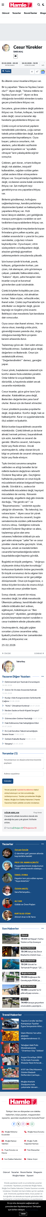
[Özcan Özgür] (7, 853)
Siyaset (30, 1176)
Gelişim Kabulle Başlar (15, 739)
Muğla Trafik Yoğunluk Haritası (31, 1142)
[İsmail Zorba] (7, 878)
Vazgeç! (9, 744)
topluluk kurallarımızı (25, 790)
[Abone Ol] (43, 72)
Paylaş (7, 71)
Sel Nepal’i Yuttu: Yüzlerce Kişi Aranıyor (32, 940)
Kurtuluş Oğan (22, 914)
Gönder (8, 781)
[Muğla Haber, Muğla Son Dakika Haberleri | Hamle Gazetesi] (20, 5)
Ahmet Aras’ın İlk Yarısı (25, 917)
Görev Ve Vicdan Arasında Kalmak (21, 690)
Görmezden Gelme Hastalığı (19, 718)
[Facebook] (14, 1124)
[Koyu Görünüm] (42, 5)
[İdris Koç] (6, 48)
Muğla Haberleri (28, 961)
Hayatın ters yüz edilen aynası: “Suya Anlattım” (29, 879)
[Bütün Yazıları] (42, 676)
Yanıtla (9, 828)
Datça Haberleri (28, 948)
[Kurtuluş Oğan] (7, 915)
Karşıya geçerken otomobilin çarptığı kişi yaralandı (32, 1005)
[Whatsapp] (32, 1124)
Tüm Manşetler (33, 1150)
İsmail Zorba (21, 875)
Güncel (5, 13)
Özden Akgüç (21, 889)
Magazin (38, 1172)
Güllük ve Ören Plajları (25, 904)
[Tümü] (42, 844)
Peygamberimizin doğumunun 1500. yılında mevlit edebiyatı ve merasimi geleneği (29, 867)
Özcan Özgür (21, 850)
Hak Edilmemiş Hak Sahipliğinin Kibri (22, 723)
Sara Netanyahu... (23, 892)
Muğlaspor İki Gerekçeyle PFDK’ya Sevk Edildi (30, 979)
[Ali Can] (7, 903)
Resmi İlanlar (30, 13)
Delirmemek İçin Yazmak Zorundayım (22, 682)
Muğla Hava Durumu (36, 1132)
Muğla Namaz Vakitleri (9, 1142)
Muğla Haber (19, 1176)
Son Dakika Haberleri (13, 1159)
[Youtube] (28, 1124)
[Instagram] (23, 1124)
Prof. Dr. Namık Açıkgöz (27, 863)
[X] (18, 1124)
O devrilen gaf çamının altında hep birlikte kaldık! (29, 855)
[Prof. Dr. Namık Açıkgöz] (7, 866)
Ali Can (18, 901)
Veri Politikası (32, 1210)
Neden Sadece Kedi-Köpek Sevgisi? (22, 711)
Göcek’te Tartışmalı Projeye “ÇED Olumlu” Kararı (32, 966)
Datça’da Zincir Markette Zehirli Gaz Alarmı (31, 954)
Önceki (7, 653)
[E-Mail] (15, 56)
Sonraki (38, 653)
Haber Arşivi (32, 1159)
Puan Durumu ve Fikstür (10, 1151)
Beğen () (19, 828)
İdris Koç (18, 52)
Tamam (23, 1214)
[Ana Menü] (3, 5)
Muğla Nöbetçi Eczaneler (9, 1133)
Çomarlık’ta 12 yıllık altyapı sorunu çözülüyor (31, 992)
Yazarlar (16, 13)
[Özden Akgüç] (7, 890)
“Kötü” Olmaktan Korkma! (17, 706)
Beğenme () (31, 828)
